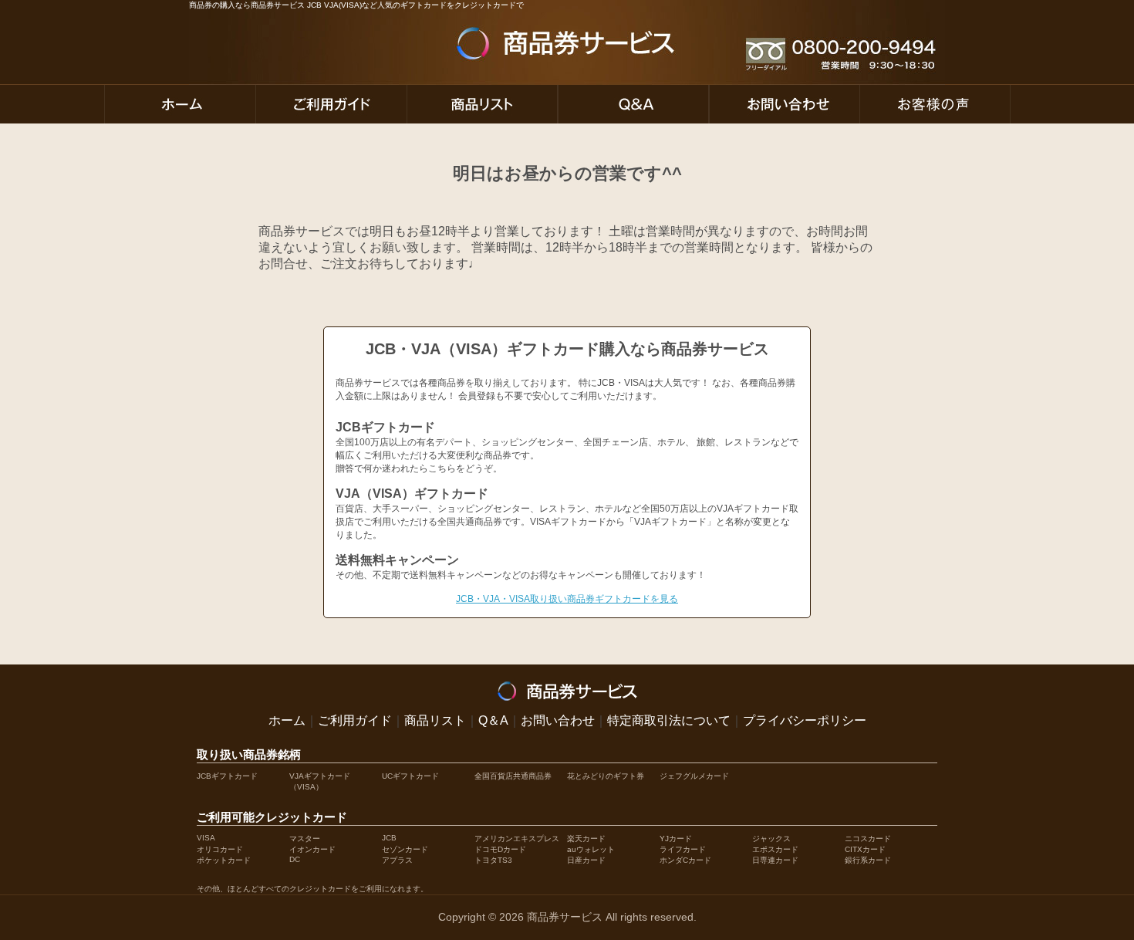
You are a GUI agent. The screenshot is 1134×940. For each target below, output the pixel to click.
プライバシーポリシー (804, 720)
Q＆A (493, 720)
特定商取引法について (669, 720)
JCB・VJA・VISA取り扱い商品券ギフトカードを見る (567, 598)
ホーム (286, 720)
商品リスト (435, 720)
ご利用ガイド (355, 720)
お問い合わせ (558, 720)
